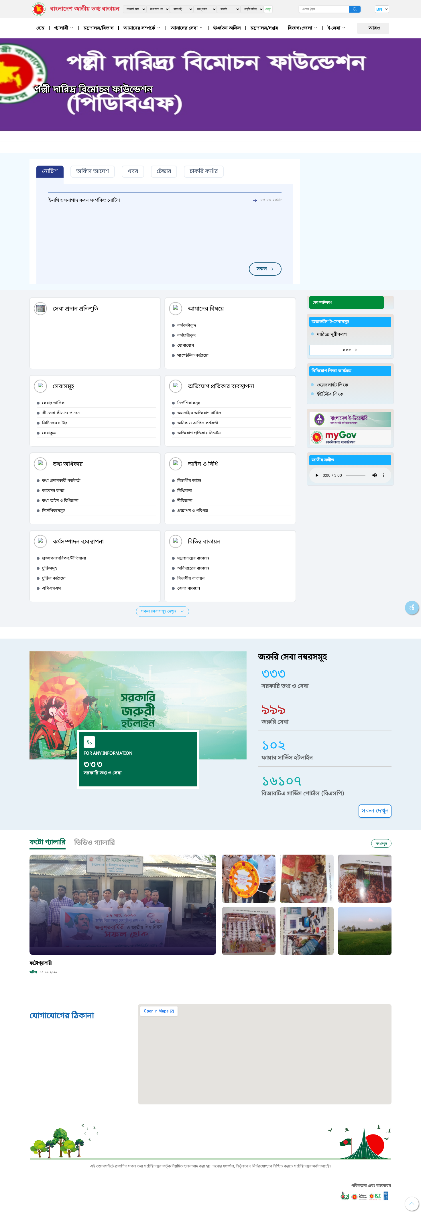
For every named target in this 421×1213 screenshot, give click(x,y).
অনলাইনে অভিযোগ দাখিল (199, 413)
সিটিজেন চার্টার (54, 423)
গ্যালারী (61, 28)
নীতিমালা (184, 501)
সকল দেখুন (375, 811)
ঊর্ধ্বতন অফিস (227, 28)
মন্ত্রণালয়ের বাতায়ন (193, 558)
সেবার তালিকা (54, 403)
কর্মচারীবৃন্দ (186, 335)
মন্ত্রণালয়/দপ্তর (264, 28)
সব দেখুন (381, 843)
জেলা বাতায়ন (188, 588)
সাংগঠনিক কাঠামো (192, 355)
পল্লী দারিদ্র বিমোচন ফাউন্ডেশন (93, 90)
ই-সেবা (334, 28)
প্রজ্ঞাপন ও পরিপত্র (192, 511)
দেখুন (268, 9)
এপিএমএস (51, 588)
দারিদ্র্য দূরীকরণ (332, 334)
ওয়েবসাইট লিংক (332, 385)
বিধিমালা (184, 491)
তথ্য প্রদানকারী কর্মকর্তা (61, 481)
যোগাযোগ (185, 345)
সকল (262, 269)
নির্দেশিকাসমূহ (188, 403)
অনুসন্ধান (355, 9)
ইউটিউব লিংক (330, 394)
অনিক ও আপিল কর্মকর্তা (197, 423)
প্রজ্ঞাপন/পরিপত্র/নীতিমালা (64, 558)
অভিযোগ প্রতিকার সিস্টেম (199, 433)
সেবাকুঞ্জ (49, 433)
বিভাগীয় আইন (189, 481)
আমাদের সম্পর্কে (139, 28)
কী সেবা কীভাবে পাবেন (61, 413)
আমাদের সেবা (185, 28)
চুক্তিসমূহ (49, 568)
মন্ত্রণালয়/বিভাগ (99, 28)
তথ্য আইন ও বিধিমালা (60, 501)
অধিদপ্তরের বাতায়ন (193, 568)
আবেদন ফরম (53, 491)
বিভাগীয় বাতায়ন (190, 578)
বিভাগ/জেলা (300, 28)
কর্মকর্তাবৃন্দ (186, 325)
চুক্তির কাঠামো (54, 578)
